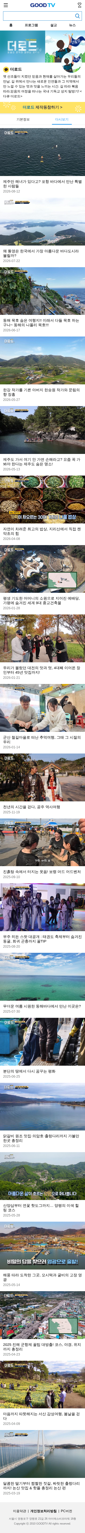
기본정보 (23, 119)
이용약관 (19, 1511)
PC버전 (66, 1511)
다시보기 (61, 119)
